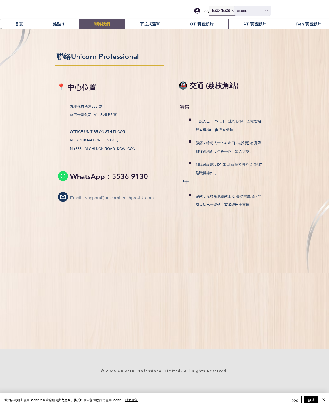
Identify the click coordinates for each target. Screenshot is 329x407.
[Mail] (63, 197)
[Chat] (63, 176)
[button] (223, 11)
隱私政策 (131, 400)
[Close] (323, 399)
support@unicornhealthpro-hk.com (119, 197)
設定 (295, 400)
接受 (311, 400)
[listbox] (223, 11)
